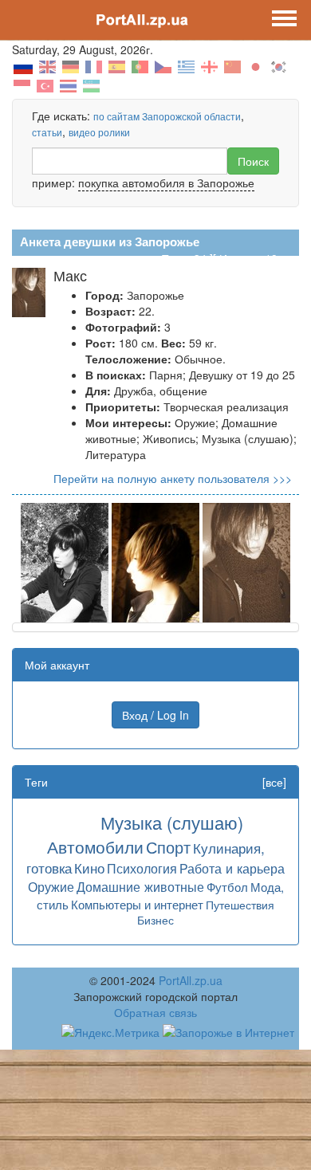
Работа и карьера (232, 867)
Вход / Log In (155, 715)
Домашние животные (140, 886)
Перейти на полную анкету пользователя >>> (172, 478)
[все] (274, 782)
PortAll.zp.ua (190, 980)
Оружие (51, 886)
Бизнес (155, 920)
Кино (89, 867)
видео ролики (99, 132)
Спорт (168, 846)
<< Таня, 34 (176, 258)
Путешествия (240, 905)
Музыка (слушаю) (171, 822)
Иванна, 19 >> (256, 258)
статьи (47, 132)
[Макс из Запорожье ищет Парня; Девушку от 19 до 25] (64, 561)
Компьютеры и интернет (137, 904)
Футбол (227, 886)
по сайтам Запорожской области (167, 116)
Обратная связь (155, 1012)
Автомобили (95, 846)
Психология (142, 867)
